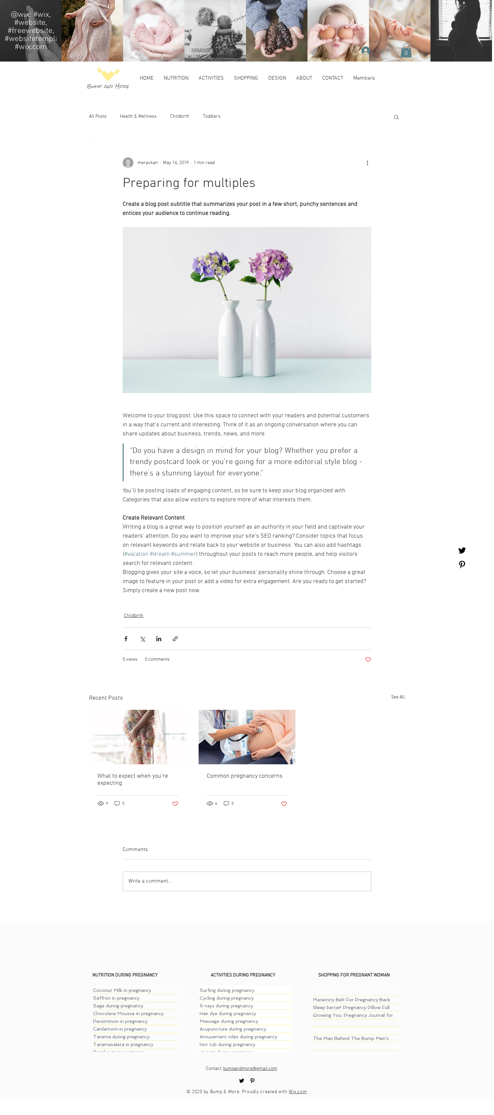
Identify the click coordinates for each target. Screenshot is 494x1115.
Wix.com (298, 1092)
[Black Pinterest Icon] (462, 565)
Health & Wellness (138, 116)
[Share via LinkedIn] (159, 639)
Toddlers (211, 116)
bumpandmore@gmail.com (250, 1069)
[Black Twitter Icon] (462, 550)
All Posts (98, 116)
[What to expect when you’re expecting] (138, 737)
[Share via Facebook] (126, 639)
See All (398, 697)
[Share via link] (175, 639)
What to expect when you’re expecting (132, 780)
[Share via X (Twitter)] (142, 639)
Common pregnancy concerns (245, 776)
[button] (406, 50)
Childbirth (180, 116)
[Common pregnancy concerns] (247, 737)
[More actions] (367, 163)
